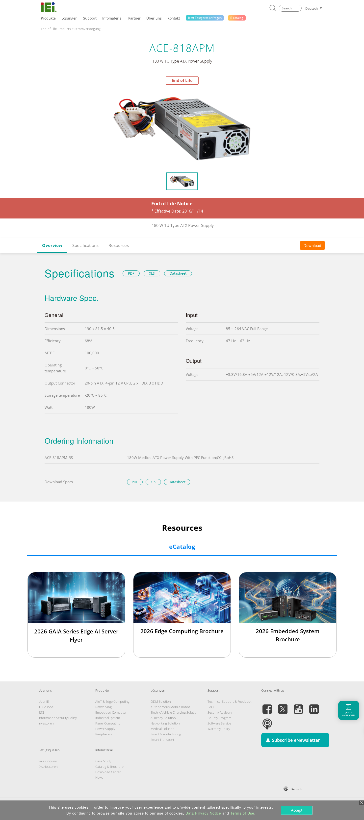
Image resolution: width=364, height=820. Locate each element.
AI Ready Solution (163, 718)
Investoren (46, 723)
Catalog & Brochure (109, 766)
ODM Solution (161, 701)
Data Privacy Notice (203, 813)
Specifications (85, 245)
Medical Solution (163, 728)
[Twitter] (283, 706)
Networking (103, 707)
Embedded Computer (111, 712)
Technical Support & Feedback (229, 701)
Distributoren (48, 766)
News (99, 777)
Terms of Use (242, 813)
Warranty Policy (219, 728)
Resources (118, 245)
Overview (52, 245)
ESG (41, 712)
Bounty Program (219, 718)
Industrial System (107, 718)
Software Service (219, 723)
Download (312, 245)
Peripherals (103, 734)
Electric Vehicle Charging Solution (175, 712)
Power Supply (105, 728)
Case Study (103, 761)
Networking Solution (165, 723)
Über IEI (44, 701)
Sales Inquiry (47, 761)
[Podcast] (267, 721)
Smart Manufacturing (166, 734)
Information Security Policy (57, 718)
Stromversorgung (88, 28)
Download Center (108, 772)
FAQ (211, 707)
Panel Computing (107, 723)
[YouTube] (298, 706)
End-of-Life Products (56, 28)
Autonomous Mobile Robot (170, 707)
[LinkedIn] (314, 706)
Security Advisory (220, 712)
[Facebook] (267, 706)
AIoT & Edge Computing (112, 701)
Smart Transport (162, 739)
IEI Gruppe (45, 707)
